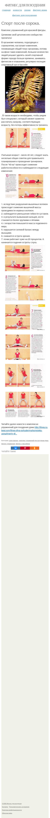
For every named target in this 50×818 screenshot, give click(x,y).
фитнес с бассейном (23, 444)
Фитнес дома (40, 10)
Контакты (5, 807)
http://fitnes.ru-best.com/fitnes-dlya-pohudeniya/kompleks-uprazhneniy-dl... (24, 430)
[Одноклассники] (34, 448)
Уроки (27, 10)
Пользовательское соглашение (19, 807)
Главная (6, 10)
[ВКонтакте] (15, 448)
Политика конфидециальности (12, 810)
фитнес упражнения (8, 444)
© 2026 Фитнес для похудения (11, 803)
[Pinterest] (25, 448)
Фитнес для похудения (25, 5)
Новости (17, 10)
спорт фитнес (13, 440)
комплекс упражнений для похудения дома (33, 440)
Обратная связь (7, 813)
